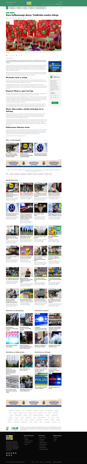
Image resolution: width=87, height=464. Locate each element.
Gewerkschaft (40, 174)
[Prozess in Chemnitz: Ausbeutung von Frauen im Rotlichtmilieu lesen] (55, 360)
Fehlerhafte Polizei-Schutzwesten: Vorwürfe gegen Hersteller (12, 328)
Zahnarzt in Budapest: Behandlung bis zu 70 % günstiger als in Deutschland (11, 301)
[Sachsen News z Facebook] (53, 97)
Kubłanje (15, 412)
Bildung (21, 332)
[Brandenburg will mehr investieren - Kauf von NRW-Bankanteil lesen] (26, 319)
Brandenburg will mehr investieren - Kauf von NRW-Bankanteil (25, 328)
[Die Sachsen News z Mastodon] (9, 455)
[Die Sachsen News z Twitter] (11, 455)
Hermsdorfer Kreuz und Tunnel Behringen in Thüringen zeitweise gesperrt (41, 370)
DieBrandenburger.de (43, 444)
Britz (7, 18)
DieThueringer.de (42, 445)
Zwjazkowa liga (29, 410)
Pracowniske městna (40, 7)
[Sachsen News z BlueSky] (55, 97)
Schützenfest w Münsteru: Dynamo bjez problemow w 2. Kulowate (54, 258)
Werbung (36, 183)
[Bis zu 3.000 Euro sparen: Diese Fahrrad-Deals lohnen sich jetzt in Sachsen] (12, 147)
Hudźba (41, 422)
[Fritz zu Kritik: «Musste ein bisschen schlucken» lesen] (26, 360)
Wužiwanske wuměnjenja (57, 462)
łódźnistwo (11, 417)
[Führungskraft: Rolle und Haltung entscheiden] (12, 230)
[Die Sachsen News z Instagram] (11, 453)
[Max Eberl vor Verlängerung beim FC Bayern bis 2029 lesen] (41, 337)
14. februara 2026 (14, 18)
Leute (10, 412)
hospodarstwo (47, 422)
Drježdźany (32, 419)
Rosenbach (16, 419)
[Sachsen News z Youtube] (51, 97)
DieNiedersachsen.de (43, 442)
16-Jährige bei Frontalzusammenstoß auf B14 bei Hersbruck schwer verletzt (41, 328)
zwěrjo (34, 417)
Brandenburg (23, 174)
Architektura (10, 419)
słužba (32, 462)
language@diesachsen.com (36, 171)
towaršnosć (54, 422)
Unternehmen (29, 174)
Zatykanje (25, 415)
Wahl (31, 422)
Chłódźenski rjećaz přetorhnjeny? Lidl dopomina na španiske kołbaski (26, 155)
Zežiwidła (11, 174)
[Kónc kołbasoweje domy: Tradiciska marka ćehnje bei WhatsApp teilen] (9, 55)
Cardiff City (47, 419)
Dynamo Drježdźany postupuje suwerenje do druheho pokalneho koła (54, 279)
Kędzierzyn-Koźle (25, 422)
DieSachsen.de (42, 439)
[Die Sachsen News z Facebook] (16, 453)
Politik (8, 376)
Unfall (8, 332)
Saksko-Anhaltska (39, 419)
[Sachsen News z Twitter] (51, 99)
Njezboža (56, 410)
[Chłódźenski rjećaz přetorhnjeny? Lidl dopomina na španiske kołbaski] (26, 147)
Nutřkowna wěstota (49, 410)
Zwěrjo (57, 417)
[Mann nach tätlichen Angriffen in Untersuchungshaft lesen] (41, 379)
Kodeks (36, 462)
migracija (52, 419)
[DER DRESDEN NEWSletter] (54, 66)
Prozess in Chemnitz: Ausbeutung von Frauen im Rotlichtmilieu (54, 370)
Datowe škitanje (48, 462)
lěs (45, 412)
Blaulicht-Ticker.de (42, 437)
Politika (19, 7)
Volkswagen (11, 410)
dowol (35, 412)
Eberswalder (17, 174)
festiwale (35, 422)
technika (49, 412)
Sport (22, 183)
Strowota (16, 417)
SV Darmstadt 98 (16, 422)
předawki (26, 444)
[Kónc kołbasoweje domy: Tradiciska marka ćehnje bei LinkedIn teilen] (14, 55)
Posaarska (20, 412)
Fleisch (35, 174)
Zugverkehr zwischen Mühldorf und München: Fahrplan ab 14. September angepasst (55, 328)
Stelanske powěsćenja (29, 440)
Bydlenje (11, 415)
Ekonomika (12, 12)
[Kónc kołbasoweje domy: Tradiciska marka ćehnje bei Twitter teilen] (19, 55)
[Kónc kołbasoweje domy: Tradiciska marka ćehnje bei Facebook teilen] (12, 55)
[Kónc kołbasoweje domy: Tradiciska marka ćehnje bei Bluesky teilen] (17, 55)
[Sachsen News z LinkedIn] (55, 95)
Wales (53, 417)
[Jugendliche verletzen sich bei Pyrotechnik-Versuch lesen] (55, 337)
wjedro (26, 419)
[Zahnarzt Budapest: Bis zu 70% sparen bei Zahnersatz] (12, 293)
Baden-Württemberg (41, 417)
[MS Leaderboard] (33, 163)
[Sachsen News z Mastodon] (58, 97)
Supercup (41, 410)
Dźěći (30, 415)
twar (23, 410)
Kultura (25, 7)
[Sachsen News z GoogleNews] (51, 95)
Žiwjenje (8, 246)
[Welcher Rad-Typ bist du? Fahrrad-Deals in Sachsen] (40, 187)
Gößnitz (22, 417)
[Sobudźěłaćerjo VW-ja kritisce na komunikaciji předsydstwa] (40, 147)
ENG (45, 4)
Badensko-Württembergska (38, 415)
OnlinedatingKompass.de (43, 449)
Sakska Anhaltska (18, 415)
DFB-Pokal (40, 412)
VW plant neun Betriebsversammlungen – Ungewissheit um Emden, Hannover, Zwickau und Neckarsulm (11, 371)
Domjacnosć (18, 410)
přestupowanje (28, 417)
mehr (14, 200)
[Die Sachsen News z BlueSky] (7, 455)
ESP (50, 4)
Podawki (31, 7)
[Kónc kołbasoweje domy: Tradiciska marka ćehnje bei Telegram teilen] (21, 55)
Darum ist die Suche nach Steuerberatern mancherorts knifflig (11, 391)
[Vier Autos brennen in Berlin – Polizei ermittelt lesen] (12, 337)
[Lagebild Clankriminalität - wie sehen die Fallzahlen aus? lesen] (26, 381)
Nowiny (7, 12)
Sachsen (9, 422)
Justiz (8, 313)
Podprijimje (27, 439)
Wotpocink (12, 7)
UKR (48, 4)
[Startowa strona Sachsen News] (53, 95)
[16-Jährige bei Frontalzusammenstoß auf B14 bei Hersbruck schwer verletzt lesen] (41, 319)
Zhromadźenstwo (28, 442)
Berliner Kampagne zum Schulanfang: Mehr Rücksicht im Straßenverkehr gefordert (26, 347)
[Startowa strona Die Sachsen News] (7, 453)
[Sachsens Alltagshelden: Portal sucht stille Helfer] (40, 250)
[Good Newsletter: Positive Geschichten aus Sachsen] (54, 230)
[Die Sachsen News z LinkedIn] (9, 453)
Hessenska (36, 410)
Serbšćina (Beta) (58, 4)
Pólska (22, 419)
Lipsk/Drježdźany (54, 415)
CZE (53, 4)
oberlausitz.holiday (42, 447)
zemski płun (47, 415)
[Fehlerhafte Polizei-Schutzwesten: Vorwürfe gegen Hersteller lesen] (12, 319)
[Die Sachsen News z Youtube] (13, 453)
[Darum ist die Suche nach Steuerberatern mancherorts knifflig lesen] (12, 381)
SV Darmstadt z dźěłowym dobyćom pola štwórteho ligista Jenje (40, 279)
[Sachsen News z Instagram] (58, 95)
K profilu (54, 102)
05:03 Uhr (20, 18)
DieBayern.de (41, 440)
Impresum (41, 462)
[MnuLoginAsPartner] (60, 2)
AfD (25, 412)
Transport (30, 412)
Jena (48, 417)
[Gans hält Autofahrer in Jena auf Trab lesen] (55, 379)
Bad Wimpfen (56, 412)
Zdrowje (50, 183)
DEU (43, 4)
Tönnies (46, 174)
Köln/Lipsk (58, 419)
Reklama (8, 143)
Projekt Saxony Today (24, 427)
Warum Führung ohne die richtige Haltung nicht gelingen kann (12, 238)
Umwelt (50, 373)
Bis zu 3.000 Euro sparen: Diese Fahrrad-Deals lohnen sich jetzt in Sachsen (12, 155)
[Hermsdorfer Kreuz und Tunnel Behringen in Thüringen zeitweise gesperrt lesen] (41, 360)
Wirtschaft (22, 313)
